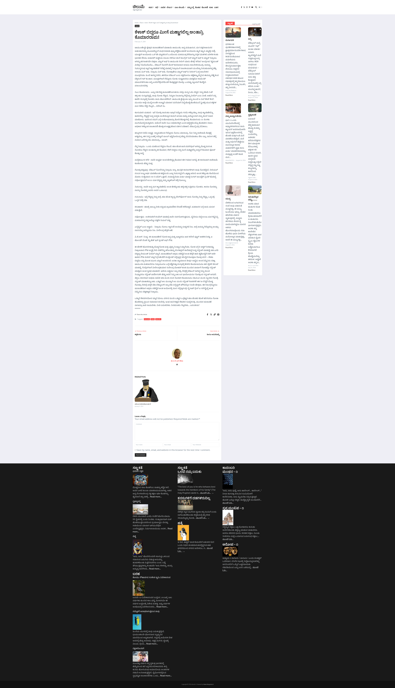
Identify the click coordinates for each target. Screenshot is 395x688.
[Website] (177, 365)
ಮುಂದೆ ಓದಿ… (207, 493)
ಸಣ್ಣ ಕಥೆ (230, 23)
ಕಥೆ (156, 7)
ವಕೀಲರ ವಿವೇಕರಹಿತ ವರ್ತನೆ (143, 404)
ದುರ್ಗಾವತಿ (229, 40)
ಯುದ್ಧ (227, 198)
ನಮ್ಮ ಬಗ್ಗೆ (190, 7)
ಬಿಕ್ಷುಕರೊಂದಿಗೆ (138, 648)
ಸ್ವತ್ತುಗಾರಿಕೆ (252, 114)
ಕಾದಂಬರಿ (228, 467)
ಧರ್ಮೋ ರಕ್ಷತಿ (138, 471)
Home (136, 22)
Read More (229, 95)
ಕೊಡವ (197, 7)
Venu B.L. (158, 319)
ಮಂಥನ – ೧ (230, 471)
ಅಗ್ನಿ (249, 38)
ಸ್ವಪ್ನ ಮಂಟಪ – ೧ (233, 508)
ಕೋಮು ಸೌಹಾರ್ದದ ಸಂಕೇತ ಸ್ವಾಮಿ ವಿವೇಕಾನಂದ (151, 577)
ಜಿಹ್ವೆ (134, 536)
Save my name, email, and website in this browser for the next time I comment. (173, 450)
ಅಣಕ (146, 22)
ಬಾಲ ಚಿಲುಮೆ (179, 7)
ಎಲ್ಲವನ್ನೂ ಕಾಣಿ (256, 24)
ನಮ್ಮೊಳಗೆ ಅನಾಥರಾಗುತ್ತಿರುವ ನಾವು (146, 611)
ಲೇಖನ (169, 7)
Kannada (146, 319)
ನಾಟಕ (163, 7)
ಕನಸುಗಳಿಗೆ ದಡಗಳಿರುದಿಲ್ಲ (194, 498)
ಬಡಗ (216, 7)
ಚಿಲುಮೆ (139, 6)
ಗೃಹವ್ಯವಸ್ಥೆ (136, 501)
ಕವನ (151, 7)
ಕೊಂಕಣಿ (205, 7)
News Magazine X (208, 684)
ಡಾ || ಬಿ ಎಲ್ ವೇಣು (177, 361)
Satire (152, 319)
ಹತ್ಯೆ (180, 523)
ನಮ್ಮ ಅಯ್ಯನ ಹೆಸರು (233, 116)
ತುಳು (211, 7)
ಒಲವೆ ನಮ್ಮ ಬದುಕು (190, 471)
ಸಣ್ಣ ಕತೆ (137, 467)
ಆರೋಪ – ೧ (230, 544)
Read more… (156, 496)
